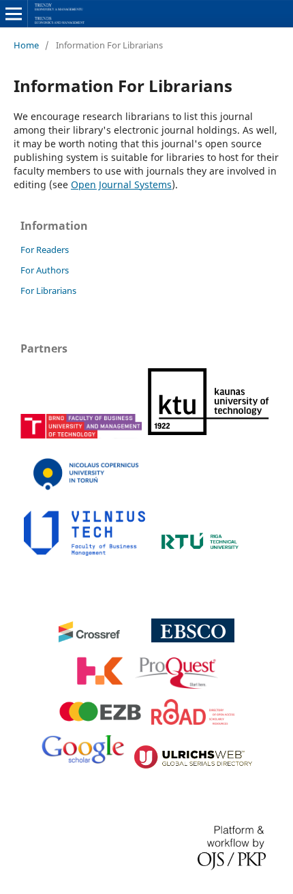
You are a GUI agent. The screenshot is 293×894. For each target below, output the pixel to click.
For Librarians (48, 290)
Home (26, 45)
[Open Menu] (13, 13)
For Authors (44, 270)
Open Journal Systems (121, 184)
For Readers (44, 249)
